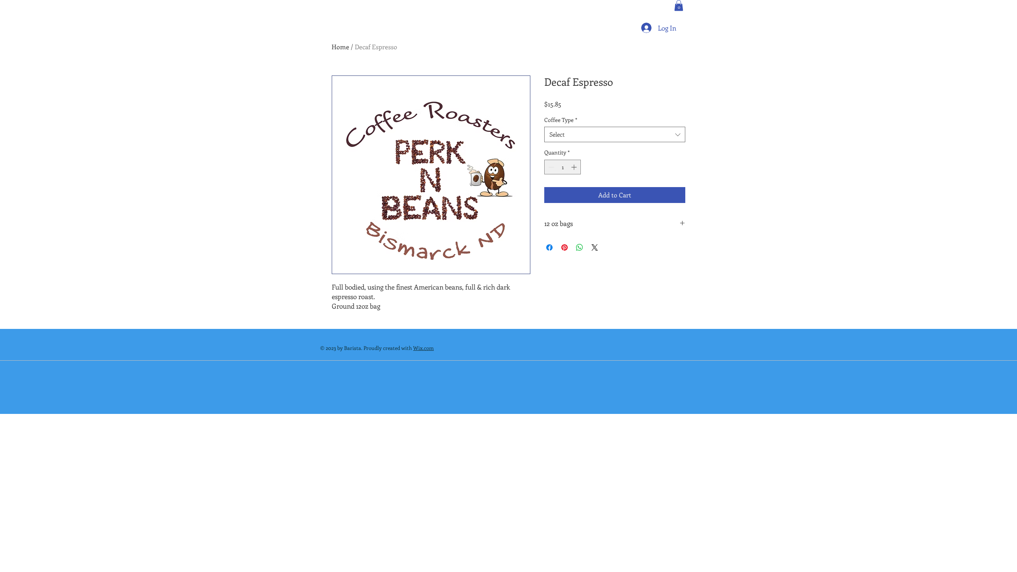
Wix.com (423, 347)
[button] (678, 5)
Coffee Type (560, 120)
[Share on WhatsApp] (579, 247)
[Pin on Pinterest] (564, 247)
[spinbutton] (562, 167)
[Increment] (575, 167)
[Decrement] (550, 167)
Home (340, 47)
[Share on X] (594, 247)
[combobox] (614, 134)
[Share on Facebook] (549, 247)
